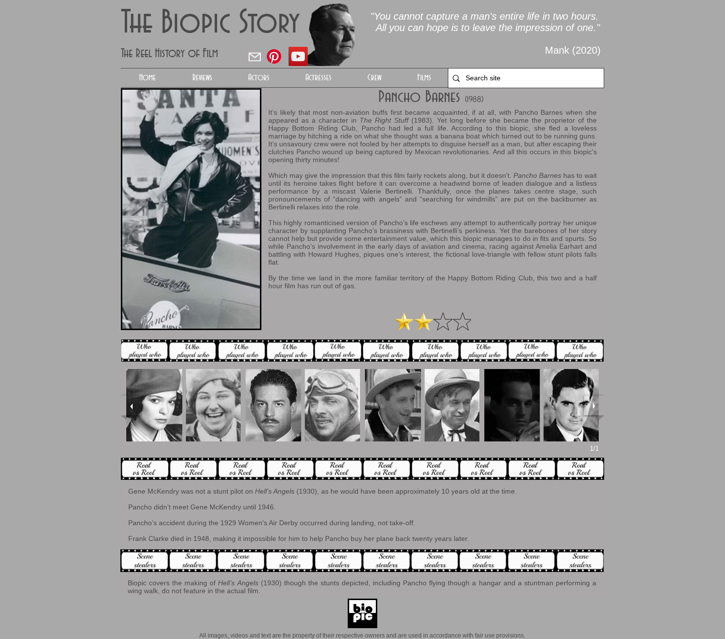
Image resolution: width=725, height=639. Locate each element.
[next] (594, 405)
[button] (258, 77)
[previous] (131, 405)
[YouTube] (298, 56)
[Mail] (254, 57)
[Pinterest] (274, 56)
